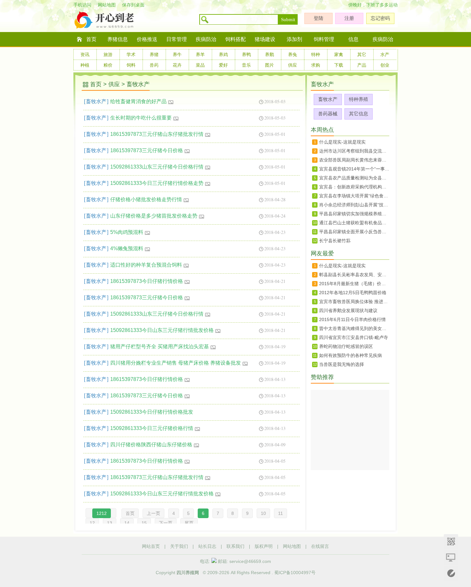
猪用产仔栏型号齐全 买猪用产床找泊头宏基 (159, 346)
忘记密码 (380, 18)
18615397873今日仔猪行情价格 (146, 281)
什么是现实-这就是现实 (342, 142)
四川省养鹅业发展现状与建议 (348, 310)
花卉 (177, 65)
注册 (349, 18)
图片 (269, 65)
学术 (131, 54)
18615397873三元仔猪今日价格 (146, 150)
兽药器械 (327, 113)
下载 (338, 65)
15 (144, 522)
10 (263, 513)
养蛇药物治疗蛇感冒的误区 (346, 346)
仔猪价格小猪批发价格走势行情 (146, 199)
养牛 (177, 54)
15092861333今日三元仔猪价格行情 (151, 428)
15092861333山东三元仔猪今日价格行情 (156, 166)
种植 (84, 65)
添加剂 (294, 39)
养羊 (200, 54)
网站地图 (107, 4)
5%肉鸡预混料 (126, 232)
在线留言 (320, 546)
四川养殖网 (188, 572)
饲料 (131, 65)
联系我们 (235, 546)
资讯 (84, 54)
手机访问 (82, 4)
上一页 (153, 513)
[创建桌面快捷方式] (451, 557)
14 (126, 522)
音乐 (246, 65)
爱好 (223, 65)
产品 (361, 65)
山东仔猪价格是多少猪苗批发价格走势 (153, 216)
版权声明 (264, 546)
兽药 (154, 65)
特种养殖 (358, 99)
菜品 (200, 65)
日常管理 (176, 39)
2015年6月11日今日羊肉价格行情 (352, 319)
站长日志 (207, 546)
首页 (91, 39)
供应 (292, 65)
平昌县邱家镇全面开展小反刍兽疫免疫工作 (354, 231)
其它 (361, 54)
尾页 (189, 522)
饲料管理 (324, 39)
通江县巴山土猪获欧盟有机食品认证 (354, 222)
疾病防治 (206, 39)
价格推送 (147, 39)
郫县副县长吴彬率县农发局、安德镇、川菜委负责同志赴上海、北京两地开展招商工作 (354, 274)
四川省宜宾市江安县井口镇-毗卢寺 (353, 337)
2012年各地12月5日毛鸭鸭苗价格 (352, 292)
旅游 (107, 54)
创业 (384, 65)
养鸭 (246, 54)
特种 (315, 54)
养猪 (154, 54)
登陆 (318, 18)
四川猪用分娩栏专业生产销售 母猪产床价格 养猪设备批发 (175, 363)
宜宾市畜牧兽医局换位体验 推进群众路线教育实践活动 (354, 301)
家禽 (338, 54)
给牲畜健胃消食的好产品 (138, 101)
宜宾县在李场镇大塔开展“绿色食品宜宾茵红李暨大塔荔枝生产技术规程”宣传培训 (354, 195)
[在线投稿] (451, 573)
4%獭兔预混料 (126, 248)
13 (109, 522)
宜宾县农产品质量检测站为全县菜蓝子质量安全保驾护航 (354, 177)
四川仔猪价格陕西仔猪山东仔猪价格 (151, 444)
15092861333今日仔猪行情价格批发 (151, 412)
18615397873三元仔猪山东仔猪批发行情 (156, 134)
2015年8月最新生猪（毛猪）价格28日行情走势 (354, 283)
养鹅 (269, 54)
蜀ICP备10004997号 (295, 572)
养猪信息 (117, 39)
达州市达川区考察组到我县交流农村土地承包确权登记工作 (354, 150)
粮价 (107, 65)
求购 (315, 65)
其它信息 (358, 113)
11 (280, 513)
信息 (353, 39)
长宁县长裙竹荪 (335, 240)
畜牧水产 (138, 84)
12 (92, 522)
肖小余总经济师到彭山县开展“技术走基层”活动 (354, 204)
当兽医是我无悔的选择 (341, 364)
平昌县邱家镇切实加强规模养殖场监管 (354, 213)
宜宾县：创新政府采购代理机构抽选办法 (354, 186)
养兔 (292, 54)
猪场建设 (265, 39)
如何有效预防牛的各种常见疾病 (350, 355)
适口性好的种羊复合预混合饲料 (146, 265)
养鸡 (223, 54)
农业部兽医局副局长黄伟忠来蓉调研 (354, 159)
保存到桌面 (133, 4)
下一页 (165, 522)
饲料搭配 (235, 39)
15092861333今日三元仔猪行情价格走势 (156, 183)
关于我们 (179, 546)
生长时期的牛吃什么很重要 (141, 117)
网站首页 (151, 546)
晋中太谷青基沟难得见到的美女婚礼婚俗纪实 (354, 328)
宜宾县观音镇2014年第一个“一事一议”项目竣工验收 (354, 168)
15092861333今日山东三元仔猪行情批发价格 (162, 330)
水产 (384, 54)
